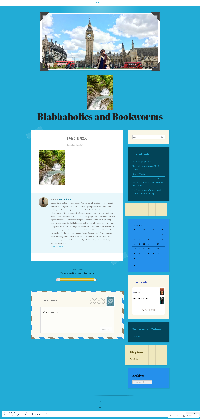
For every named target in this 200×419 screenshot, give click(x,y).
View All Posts (57, 247)
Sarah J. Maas (137, 292)
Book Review (100, 3)
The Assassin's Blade (140, 298)
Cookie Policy (38, 415)
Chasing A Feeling (139, 174)
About (90, 3)
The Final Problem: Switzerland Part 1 (77, 271)
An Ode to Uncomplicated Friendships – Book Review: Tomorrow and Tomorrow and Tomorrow (147, 182)
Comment (105, 329)
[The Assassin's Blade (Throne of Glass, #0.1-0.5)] (162, 303)
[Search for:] (148, 137)
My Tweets (136, 336)
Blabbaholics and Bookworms (100, 116)
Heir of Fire (137, 289)
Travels (110, 3)
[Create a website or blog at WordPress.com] (100, 408)
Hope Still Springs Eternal (142, 161)
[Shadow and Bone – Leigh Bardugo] (100, 401)
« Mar (134, 265)
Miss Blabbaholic (66, 199)
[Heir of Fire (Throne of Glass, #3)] (162, 294)
